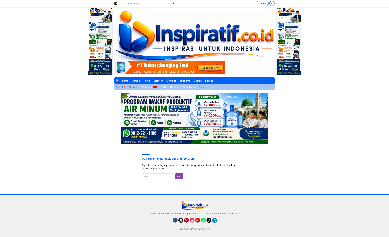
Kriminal (136, 80)
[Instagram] (192, 220)
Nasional (174, 87)
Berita (125, 80)
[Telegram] (214, 220)
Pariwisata (147, 87)
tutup (110, 8)
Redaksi (195, 213)
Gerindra (202, 87)
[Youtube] (197, 220)
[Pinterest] (186, 220)
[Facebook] (175, 220)
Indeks (263, 3)
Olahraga (171, 80)
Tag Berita (185, 80)
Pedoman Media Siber (227, 213)
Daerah (198, 80)
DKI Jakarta (189, 87)
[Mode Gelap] (272, 3)
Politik (147, 80)
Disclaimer (208, 213)
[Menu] (116, 3)
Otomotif (158, 80)
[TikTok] (209, 220)
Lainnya (209, 80)
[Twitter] (180, 220)
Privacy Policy (181, 213)
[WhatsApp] (203, 220)
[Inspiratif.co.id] (194, 35)
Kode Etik (166, 213)
